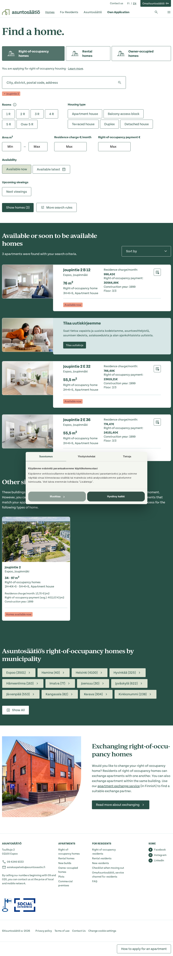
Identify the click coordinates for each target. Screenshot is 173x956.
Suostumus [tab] (46, 456)
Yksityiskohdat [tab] (86, 456)
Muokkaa (55, 496)
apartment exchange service (118, 786)
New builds (64, 863)
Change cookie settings (102, 930)
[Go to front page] (21, 12)
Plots (61, 876)
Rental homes (66, 858)
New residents (100, 863)
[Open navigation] (169, 12)
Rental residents (102, 858)
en (134, 3)
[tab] (33, 53)
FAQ (94, 881)
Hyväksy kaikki (116, 496)
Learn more (75, 68)
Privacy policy (43, 930)
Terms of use (62, 930)
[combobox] (6, 82)
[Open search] (156, 12)
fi (128, 3)
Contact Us (79, 930)
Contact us (116, 3)
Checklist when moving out (108, 867)
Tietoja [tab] (127, 456)
